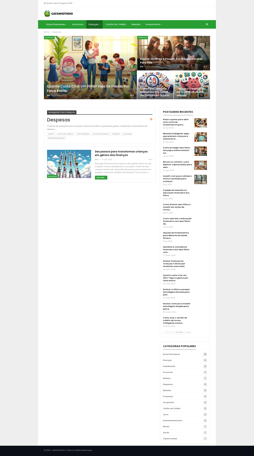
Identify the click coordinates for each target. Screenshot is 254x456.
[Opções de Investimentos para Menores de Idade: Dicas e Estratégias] (200, 236)
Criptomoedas (83, 134)
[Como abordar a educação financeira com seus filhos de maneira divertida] (200, 222)
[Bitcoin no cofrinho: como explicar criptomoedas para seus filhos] (200, 165)
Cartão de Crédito (116, 24)
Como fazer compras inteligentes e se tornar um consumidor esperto (154, 92)
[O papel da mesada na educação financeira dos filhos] (200, 193)
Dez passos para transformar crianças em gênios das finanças (121, 153)
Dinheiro (116, 134)
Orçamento (168, 402)
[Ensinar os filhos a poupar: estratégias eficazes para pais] (173, 53)
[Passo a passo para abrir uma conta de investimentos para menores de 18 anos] (200, 123)
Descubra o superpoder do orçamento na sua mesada (191, 92)
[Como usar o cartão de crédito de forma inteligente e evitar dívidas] (200, 321)
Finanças (93, 24)
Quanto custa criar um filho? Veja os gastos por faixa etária (88, 88)
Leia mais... (101, 177)
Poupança (168, 396)
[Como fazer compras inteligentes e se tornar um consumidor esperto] (155, 85)
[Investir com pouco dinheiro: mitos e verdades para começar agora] (200, 179)
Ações (51, 134)
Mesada (136, 24)
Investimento (153, 24)
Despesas (49, 37)
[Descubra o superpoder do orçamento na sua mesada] (191, 85)
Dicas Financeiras (55, 24)
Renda (166, 426)
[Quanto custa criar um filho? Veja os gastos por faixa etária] (90, 67)
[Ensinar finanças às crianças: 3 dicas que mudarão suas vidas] (200, 264)
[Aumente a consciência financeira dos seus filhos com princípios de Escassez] (200, 250)
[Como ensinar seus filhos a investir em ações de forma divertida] (200, 208)
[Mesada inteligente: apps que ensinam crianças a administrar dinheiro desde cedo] (200, 137)
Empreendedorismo (56, 138)
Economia (77, 24)
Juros (165, 414)
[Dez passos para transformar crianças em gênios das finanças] (69, 164)
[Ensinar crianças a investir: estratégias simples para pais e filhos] (200, 307)
